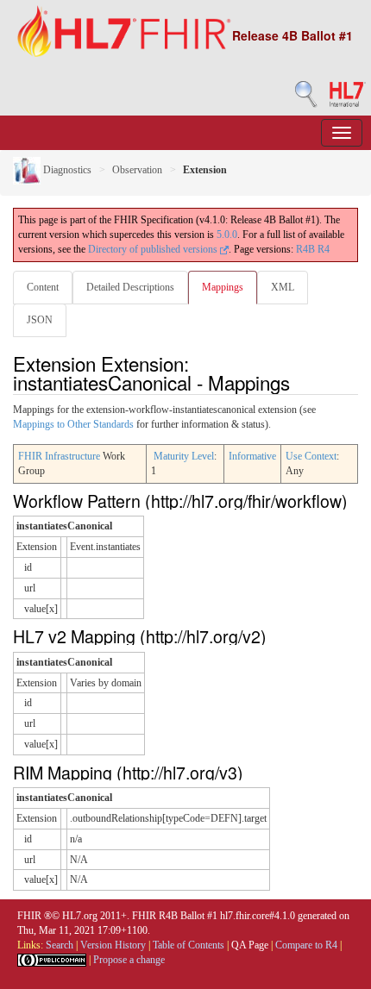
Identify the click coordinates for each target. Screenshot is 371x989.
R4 (324, 249)
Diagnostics (66, 170)
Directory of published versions (154, 249)
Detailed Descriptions (130, 287)
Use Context (311, 456)
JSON (40, 320)
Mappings (222, 287)
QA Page (249, 945)
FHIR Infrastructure (59, 456)
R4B (305, 249)
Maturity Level (184, 456)
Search (59, 945)
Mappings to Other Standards (73, 424)
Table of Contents (188, 945)
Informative (252, 456)
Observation (137, 170)
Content (43, 287)
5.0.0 (227, 234)
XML (282, 287)
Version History (113, 945)
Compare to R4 (306, 945)
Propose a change (129, 960)
